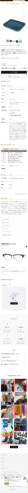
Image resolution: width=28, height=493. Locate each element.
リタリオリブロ (12, 486)
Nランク (17, 165)
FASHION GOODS (11, 45)
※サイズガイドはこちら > (21, 193)
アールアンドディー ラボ (14, 89)
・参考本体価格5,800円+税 (16, 115)
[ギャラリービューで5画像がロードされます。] (20, 41)
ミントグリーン (22, 102)
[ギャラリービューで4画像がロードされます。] (17, 41)
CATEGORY (6, 45)
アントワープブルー (13, 102)
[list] (14, 333)
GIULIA (19, 110)
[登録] (26, 472)
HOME (2, 45)
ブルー (16, 104)
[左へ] (2, 4)
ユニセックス (12, 99)
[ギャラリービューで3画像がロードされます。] (14, 41)
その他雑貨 (17, 45)
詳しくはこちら (7, 331)
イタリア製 (12, 113)
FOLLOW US (14, 447)
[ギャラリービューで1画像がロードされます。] (7, 41)
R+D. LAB (23, 89)
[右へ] (26, 4)
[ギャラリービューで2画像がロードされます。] (10, 41)
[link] (7, 385)
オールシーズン (13, 110)
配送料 (4, 65)
